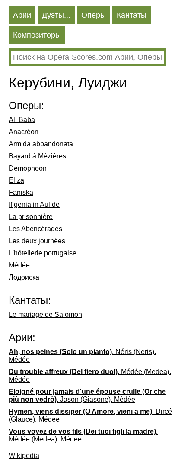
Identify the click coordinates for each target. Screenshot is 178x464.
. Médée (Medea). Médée (90, 375)
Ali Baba (22, 119)
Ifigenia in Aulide (34, 204)
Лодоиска (24, 277)
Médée (19, 265)
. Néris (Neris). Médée (82, 355)
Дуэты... (56, 15)
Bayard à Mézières (37, 156)
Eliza (16, 180)
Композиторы (37, 35)
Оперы (93, 15)
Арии (22, 15)
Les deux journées (37, 241)
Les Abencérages (35, 228)
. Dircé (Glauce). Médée (90, 415)
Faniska (21, 192)
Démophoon (28, 168)
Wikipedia (24, 455)
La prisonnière (31, 216)
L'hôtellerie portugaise (42, 253)
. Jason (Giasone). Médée (87, 395)
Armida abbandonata (41, 144)
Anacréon (23, 131)
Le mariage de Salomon (45, 314)
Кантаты (131, 15)
